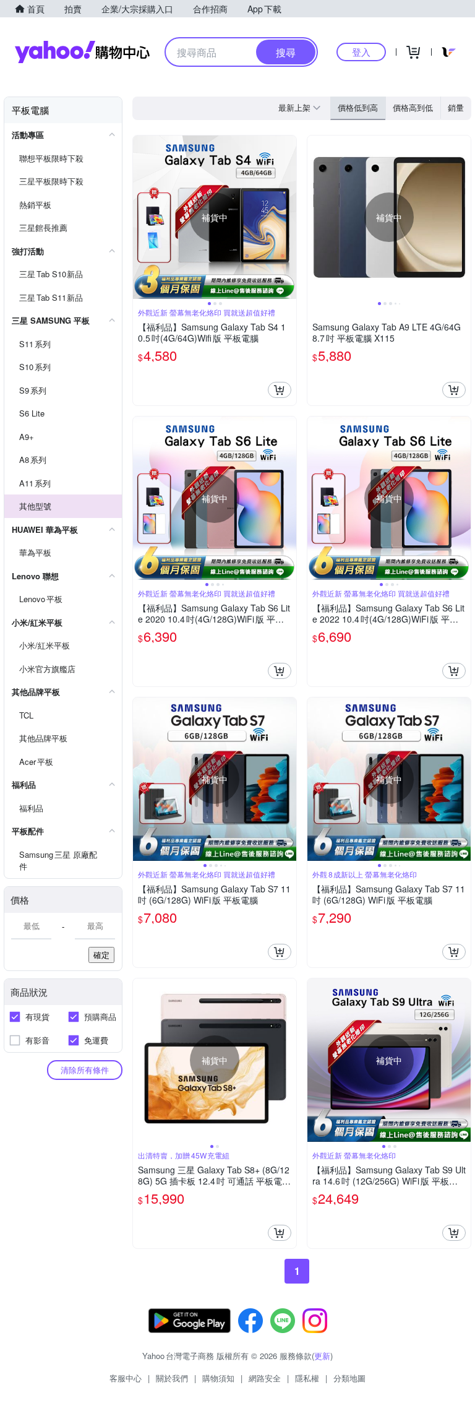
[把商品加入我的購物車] (279, 390)
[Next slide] (288, 217)
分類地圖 (349, 1378)
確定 (101, 955)
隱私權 (307, 1378)
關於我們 (172, 1378)
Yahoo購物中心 (82, 52)
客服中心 (125, 1378)
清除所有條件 (85, 1070)
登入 (361, 51)
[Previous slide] (141, 217)
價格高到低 (413, 107)
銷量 (456, 107)
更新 (322, 1356)
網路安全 (265, 1378)
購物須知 (218, 1378)
